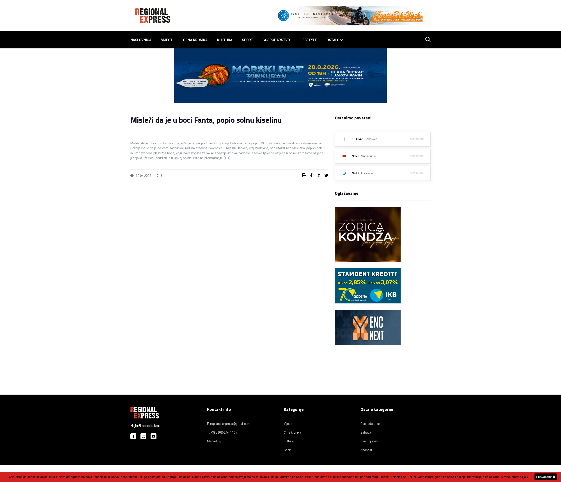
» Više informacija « (515, 476)
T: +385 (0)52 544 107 (222, 432)
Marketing (214, 441)
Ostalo (333, 40)
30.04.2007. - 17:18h (150, 176)
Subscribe (417, 139)
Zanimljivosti (369, 441)
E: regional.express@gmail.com (228, 423)
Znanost (366, 450)
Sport (247, 40)
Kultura (224, 40)
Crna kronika (195, 40)
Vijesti (167, 40)
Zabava (365, 432)
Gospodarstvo (276, 40)
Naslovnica (140, 40)
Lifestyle (308, 40)
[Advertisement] (280, 373)
